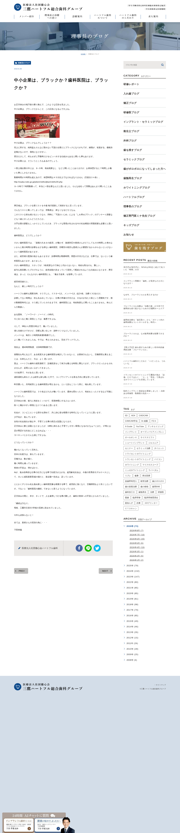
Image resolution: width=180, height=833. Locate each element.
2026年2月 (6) (137, 556)
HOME (83, 54)
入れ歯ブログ (131, 93)
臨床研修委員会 (151, 497)
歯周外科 (156, 486)
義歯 (127, 497)
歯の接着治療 (131, 486)
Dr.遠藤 (144, 421)
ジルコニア (153, 443)
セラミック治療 (143, 448)
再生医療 (146, 476)
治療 (152, 492)
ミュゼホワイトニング (135, 470)
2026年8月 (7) (137, 530)
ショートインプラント (135, 443)
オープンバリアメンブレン (152, 432)
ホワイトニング (132, 465)
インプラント (131, 432)
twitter (97, 548)
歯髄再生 (142, 492)
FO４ (154, 421)
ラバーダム (153, 470)
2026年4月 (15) (137, 547)
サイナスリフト (147, 437)
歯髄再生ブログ (132, 178)
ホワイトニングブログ (136, 187)
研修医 (161, 492)
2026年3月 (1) (137, 551)
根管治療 (144, 481)
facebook (79, 548)
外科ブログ (130, 140)
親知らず (129, 503)
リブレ (128, 476)
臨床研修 (136, 497)
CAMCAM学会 (131, 421)
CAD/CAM (143, 415)
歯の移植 (144, 486)
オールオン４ (131, 437)
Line (88, 548)
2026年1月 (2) (137, 560)
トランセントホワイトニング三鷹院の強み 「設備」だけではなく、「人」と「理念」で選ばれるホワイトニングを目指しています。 (144, 377)
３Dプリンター (151, 503)
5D (126, 415)
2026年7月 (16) (137, 535)
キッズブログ (131, 225)
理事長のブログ (24, 63)
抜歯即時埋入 (131, 481)
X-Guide (128, 426)
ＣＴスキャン (131, 508)
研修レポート (131, 84)
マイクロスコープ (150, 465)
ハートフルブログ (134, 197)
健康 (137, 476)
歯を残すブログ (132, 150)
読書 (138, 503)
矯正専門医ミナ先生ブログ (139, 215)
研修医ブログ (131, 112)
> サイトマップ (160, 685)
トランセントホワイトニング (138, 459)
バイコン (158, 459)
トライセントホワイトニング (138, 454)
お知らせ (128, 234)
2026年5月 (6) (137, 543)
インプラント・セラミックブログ (143, 121)
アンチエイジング (155, 426)
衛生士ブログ (131, 131)
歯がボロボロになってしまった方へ (144, 168)
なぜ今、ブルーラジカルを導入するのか (140, 295)
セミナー (129, 448)
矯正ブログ (130, 103)
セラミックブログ (134, 159)
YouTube (140, 426)
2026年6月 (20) (137, 539)
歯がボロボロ (158, 481)
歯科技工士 (130, 492)
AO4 (133, 415)
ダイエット (159, 448)
